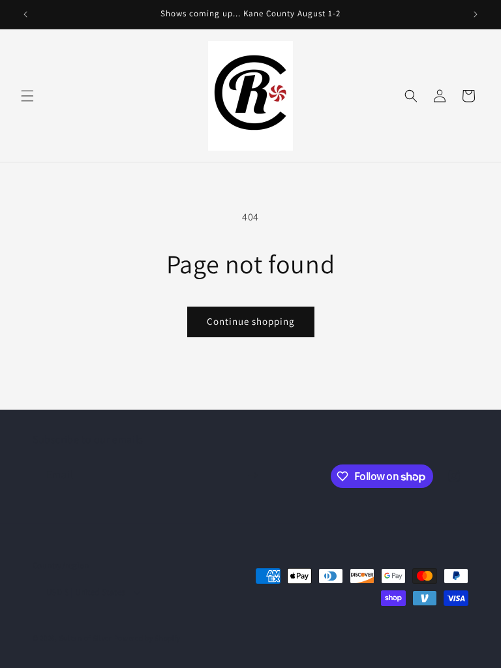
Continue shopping (251, 321)
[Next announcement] (475, 14)
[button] (27, 96)
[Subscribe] (252, 475)
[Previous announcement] (25, 14)
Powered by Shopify (147, 638)
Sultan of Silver (85, 638)
